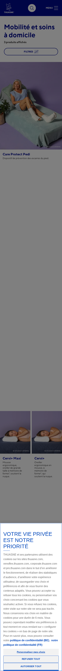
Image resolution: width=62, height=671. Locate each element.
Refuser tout (31, 659)
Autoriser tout (31, 666)
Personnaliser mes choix (31, 652)
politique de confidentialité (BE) (29, 640)
